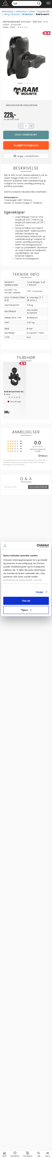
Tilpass (24, 610)
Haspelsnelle (44, 11)
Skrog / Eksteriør (12, 14)
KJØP (26, 135)
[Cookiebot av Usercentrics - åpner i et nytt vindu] (37, 546)
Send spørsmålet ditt (38, 487)
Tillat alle (26, 601)
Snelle (32, 11)
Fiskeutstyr (21, 11)
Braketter (27, 14)
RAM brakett (42, 14)
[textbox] (15, 487)
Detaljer (40, 592)
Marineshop (7, 11)
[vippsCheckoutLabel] (26, 145)
